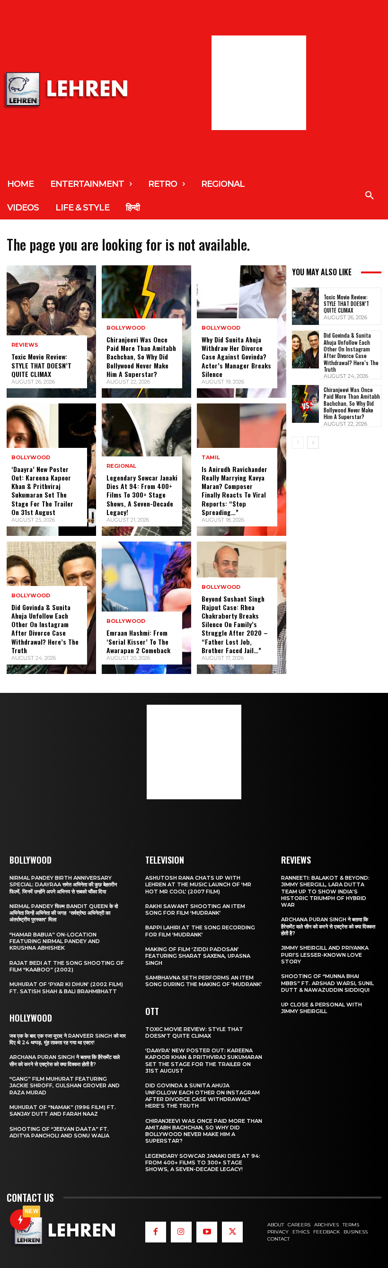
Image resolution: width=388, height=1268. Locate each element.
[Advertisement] (259, 82)
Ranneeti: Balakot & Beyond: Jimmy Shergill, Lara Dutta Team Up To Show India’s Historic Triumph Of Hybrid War (325, 891)
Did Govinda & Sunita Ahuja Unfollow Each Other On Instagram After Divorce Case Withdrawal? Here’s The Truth (45, 628)
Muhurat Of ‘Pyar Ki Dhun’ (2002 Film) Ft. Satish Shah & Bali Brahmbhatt (66, 987)
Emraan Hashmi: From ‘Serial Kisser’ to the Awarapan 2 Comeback (138, 641)
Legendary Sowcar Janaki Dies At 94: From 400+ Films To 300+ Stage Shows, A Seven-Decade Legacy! (141, 494)
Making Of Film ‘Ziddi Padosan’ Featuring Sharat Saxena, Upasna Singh (197, 956)
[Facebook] (155, 1232)
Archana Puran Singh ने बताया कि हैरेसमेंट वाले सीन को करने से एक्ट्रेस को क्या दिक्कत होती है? (64, 1060)
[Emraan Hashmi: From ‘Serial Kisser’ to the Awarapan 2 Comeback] (146, 608)
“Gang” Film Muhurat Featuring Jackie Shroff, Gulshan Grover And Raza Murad (64, 1086)
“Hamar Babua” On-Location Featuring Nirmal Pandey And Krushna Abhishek (54, 941)
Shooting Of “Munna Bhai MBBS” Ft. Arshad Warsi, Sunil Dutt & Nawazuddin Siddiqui (327, 983)
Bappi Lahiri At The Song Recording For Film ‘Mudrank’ (200, 930)
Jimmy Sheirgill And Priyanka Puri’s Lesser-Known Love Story (325, 954)
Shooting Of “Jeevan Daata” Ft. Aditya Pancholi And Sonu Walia (59, 1132)
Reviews (24, 345)
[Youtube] (206, 1232)
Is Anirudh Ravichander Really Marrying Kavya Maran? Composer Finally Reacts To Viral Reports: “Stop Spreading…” (234, 490)
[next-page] (313, 443)
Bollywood (30, 457)
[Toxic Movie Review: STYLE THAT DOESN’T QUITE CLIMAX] (51, 331)
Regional (121, 466)
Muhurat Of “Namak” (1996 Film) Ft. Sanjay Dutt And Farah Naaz (62, 1110)
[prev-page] (298, 443)
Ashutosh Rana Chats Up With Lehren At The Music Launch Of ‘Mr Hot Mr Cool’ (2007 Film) (198, 884)
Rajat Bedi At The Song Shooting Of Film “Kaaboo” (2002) (66, 966)
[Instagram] (181, 1232)
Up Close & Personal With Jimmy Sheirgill (321, 1007)
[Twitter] (232, 1232)
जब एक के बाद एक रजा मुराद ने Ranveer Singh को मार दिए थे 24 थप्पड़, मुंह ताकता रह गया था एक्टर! (67, 1039)
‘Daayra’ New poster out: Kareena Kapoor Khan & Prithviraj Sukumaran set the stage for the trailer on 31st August (42, 490)
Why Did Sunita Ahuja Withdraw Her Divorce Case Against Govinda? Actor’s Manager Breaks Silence (236, 356)
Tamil (211, 457)
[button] (369, 195)
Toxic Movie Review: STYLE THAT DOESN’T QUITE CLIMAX (41, 364)
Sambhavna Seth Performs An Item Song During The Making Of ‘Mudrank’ (203, 981)
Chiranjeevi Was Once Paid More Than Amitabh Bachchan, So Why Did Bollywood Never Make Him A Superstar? (141, 356)
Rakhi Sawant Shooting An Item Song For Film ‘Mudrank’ (195, 909)
